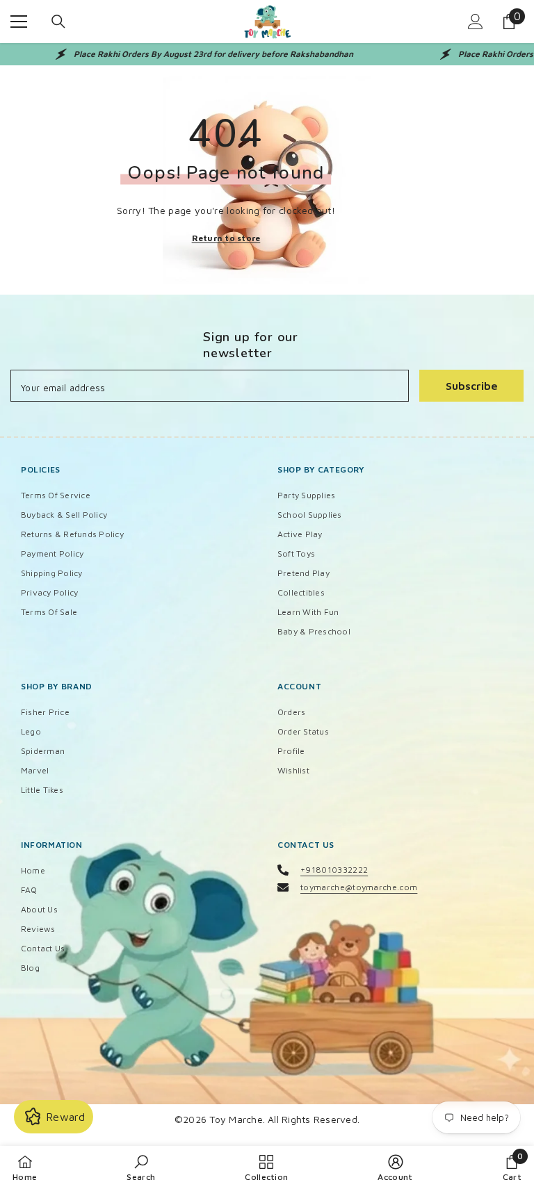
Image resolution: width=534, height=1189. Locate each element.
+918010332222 (334, 869)
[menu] (18, 21)
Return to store (226, 237)
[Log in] (475, 21)
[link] (140, 1167)
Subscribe (472, 385)
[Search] (58, 21)
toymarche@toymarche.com (358, 887)
